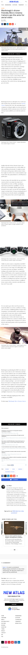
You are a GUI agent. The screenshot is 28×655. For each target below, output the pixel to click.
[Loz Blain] (3, 487)
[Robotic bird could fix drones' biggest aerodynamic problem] (14, 528)
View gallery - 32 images (14, 53)
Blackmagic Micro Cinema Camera (17, 401)
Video (13, 469)
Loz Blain (9, 485)
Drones (2, 8)
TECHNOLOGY (18, 619)
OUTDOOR (14, 4)
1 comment (15, 479)
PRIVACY (3, 630)
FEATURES (3, 623)
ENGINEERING (8, 4)
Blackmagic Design (9, 471)
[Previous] (3, 534)
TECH (2, 4)
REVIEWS (3, 625)
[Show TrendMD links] (25, 464)
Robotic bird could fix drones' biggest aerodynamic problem (13, 536)
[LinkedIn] (7, 24)
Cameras (20, 469)
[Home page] (14, 2)
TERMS (2, 629)
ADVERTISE (3, 627)
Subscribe (14, 604)
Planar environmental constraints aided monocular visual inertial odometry (14, 452)
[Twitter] (5, 24)
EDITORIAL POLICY (5, 621)
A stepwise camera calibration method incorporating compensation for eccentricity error (14, 458)
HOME (2, 615)
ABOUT (2, 619)
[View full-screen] (26, 29)
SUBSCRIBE (3, 617)
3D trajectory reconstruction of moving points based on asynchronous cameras (12, 431)
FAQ (2, 636)
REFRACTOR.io (18, 623)
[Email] (15, 24)
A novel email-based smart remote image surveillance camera (13, 446)
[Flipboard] (13, 24)
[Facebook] (2, 24)
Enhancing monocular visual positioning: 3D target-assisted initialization (13, 436)
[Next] (24, 534)
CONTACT (3, 632)
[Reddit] (10, 24)
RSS (2, 634)
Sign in (5, 567)
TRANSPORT (21, 4)
